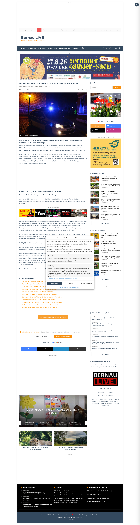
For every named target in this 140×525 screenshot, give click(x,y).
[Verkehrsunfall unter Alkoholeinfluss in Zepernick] (94, 273)
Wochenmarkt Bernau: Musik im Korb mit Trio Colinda (38, 299)
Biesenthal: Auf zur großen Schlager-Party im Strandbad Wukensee (61, 30)
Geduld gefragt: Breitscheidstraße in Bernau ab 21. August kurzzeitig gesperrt (110, 216)
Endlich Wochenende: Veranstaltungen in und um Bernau (39, 294)
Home (23, 48)
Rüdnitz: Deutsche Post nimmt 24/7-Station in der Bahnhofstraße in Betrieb (110, 235)
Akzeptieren (54, 283)
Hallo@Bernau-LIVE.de (107, 396)
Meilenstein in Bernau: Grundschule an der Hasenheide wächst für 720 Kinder (110, 208)
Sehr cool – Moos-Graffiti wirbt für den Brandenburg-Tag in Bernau (42, 297)
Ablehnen (70, 283)
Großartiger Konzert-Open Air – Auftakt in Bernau (37, 292)
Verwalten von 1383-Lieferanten (56, 278)
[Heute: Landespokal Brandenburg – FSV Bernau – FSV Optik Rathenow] (94, 251)
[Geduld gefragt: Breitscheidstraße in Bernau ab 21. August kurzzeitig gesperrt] (94, 216)
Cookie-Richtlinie (64, 287)
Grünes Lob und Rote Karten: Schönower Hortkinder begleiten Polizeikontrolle (109, 193)
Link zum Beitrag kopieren (63, 336)
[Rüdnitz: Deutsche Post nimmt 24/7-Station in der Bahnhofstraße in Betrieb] (94, 236)
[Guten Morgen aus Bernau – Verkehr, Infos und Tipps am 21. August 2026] (94, 258)
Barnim (53, 403)
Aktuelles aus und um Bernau (31, 332)
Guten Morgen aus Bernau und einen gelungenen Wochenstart (41, 286)
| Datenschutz (95, 515)
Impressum (112, 30)
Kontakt (76, 48)
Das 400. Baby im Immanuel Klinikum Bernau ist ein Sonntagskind (42, 302)
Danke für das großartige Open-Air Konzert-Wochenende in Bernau (42, 284)
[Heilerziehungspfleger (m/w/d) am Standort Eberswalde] (94, 265)
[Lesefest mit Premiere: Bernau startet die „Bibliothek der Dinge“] (94, 201)
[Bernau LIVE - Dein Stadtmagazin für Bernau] (32, 38)
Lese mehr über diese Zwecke (71, 278)
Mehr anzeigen (105, 223)
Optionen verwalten (86, 283)
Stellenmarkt (53, 48)
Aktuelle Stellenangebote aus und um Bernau (53, 317)
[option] (53, 411)
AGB (117, 30)
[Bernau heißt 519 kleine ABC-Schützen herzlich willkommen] (94, 179)
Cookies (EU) (103, 30)
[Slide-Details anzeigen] (70, 66)
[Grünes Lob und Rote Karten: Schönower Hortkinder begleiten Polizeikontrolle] (94, 194)
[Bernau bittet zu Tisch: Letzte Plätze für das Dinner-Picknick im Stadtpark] (94, 186)
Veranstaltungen (65, 48)
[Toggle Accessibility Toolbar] (137, 4)
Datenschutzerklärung (74, 287)
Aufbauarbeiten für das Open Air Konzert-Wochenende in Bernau (42, 305)
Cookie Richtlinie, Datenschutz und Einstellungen (70, 517)
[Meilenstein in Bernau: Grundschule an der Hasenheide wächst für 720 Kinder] (94, 209)
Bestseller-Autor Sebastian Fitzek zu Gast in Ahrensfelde (39, 289)
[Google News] (57, 342)
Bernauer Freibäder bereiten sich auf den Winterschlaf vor (40, 307)
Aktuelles (42, 48)
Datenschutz (95, 30)
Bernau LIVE (31, 48)
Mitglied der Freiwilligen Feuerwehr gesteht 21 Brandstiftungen (41, 281)
